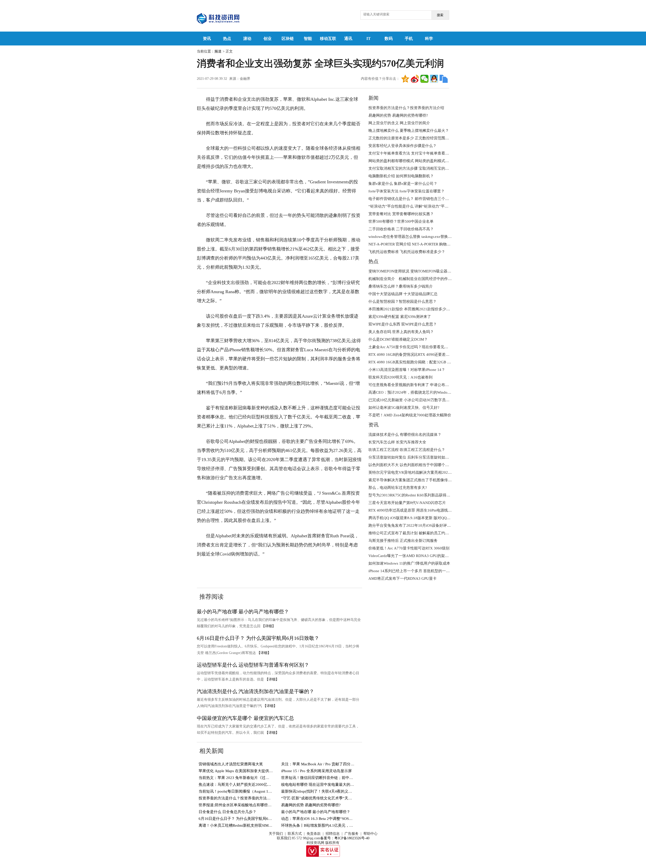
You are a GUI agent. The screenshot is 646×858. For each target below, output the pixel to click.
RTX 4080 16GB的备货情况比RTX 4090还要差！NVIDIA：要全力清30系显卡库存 (436, 354)
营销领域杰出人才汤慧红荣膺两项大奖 (231, 764)
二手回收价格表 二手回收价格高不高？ (401, 229)
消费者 (232, 569)
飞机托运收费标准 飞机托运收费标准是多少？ (406, 252)
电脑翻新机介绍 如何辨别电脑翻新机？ (401, 176)
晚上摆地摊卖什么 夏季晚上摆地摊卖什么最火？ (408, 131)
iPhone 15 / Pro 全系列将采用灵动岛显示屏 (316, 771)
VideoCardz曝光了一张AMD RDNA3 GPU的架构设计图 (414, 556)
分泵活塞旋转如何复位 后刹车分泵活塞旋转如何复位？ (414, 457)
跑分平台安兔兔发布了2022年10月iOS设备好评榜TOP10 (415, 525)
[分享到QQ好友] (434, 79)
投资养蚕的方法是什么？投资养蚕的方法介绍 (236, 798)
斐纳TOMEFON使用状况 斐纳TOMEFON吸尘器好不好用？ (417, 271)
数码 (389, 38)
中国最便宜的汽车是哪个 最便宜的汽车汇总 (245, 718)
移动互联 (328, 38)
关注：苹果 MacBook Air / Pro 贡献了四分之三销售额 (325, 764)
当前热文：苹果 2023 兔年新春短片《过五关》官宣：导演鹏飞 (251, 778)
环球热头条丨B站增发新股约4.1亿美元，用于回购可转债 (328, 825)
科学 (429, 38)
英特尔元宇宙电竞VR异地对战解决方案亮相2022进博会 (414, 472)
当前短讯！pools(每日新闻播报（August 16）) (237, 791)
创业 (267, 38)
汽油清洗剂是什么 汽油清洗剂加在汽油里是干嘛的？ (255, 691)
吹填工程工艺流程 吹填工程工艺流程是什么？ (406, 450)
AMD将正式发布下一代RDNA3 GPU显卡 (402, 578)
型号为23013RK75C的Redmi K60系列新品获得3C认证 (413, 495)
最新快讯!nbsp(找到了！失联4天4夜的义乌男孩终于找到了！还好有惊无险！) (345, 791)
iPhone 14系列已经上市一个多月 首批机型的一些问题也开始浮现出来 (426, 571)
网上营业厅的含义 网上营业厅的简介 (399, 123)
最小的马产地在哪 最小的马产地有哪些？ (243, 611)
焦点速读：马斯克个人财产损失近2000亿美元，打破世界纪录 (250, 785)
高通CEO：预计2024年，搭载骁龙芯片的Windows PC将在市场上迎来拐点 (429, 392)
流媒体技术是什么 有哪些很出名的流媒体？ (404, 435)
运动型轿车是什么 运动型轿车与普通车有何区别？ (253, 665)
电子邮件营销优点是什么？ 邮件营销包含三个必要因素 (414, 199)
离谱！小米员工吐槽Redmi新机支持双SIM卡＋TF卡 (241, 825)
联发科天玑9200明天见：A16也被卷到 (400, 377)
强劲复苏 (269, 569)
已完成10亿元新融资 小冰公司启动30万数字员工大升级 (414, 400)
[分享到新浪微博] (415, 79)
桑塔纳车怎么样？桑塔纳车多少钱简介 (400, 286)
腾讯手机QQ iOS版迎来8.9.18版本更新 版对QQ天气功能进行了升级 (424, 518)
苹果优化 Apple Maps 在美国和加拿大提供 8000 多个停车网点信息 (254, 771)
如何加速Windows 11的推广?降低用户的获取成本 (409, 563)
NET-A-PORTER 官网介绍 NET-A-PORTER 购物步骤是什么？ (418, 244)
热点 (227, 38)
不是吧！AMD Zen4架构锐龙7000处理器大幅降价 (409, 415)
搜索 (440, 15)
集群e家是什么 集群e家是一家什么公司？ (402, 184)
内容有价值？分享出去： (380, 79)
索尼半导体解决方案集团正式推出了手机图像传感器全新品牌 (419, 480)
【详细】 (268, 626)
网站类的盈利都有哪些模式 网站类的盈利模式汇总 (410, 161)
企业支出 (249, 569)
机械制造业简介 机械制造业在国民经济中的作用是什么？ (417, 279)
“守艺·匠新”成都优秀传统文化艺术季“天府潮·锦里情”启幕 (329, 798)
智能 (308, 38)
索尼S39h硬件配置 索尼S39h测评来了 (399, 317)
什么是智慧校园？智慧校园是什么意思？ (402, 301)
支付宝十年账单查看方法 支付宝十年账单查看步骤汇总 (414, 153)
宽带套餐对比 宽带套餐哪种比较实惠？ (401, 214)
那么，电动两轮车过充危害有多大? (397, 488)
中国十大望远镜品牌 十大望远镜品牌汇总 (403, 294)
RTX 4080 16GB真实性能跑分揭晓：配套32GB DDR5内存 (416, 362)
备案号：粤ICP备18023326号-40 (344, 838)
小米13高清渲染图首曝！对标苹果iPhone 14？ (406, 370)
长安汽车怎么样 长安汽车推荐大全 (397, 442)
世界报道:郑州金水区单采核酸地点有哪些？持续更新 (243, 805)
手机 (409, 38)
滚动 (247, 38)
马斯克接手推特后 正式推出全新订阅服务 (403, 541)
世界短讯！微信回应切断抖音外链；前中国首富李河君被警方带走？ (338, 778)
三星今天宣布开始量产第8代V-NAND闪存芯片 (407, 503)
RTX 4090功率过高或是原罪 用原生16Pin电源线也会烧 (413, 510)
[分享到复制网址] (444, 79)
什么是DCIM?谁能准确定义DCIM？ (398, 339)
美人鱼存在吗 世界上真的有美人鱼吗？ (401, 332)
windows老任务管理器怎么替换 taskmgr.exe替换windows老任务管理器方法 (430, 237)
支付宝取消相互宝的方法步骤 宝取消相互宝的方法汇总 (414, 168)
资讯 (207, 38)
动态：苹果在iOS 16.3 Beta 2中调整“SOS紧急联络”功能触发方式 (334, 819)
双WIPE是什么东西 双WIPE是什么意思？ (402, 324)
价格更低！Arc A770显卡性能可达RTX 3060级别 (408, 548)
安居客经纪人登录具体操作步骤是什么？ (402, 146)
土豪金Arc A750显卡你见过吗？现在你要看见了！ (410, 347)
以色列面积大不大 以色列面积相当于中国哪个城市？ (412, 465)
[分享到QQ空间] (405, 79)
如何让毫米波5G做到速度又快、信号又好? (403, 408)
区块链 (288, 38)
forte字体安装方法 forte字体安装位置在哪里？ (406, 191)
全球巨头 (288, 569)
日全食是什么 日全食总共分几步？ (227, 812)
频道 (218, 51)
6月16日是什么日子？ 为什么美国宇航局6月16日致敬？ (258, 638)
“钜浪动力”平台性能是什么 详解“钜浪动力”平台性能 (412, 206)
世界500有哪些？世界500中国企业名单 (401, 221)
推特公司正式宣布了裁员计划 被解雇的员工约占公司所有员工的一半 (425, 533)
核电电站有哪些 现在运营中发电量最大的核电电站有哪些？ (331, 785)
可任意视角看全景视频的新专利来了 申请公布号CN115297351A (421, 385)
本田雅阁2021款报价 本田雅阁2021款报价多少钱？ (411, 309)
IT (368, 38)
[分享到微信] (424, 79)
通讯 (348, 38)
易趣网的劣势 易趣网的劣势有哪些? (311, 805)
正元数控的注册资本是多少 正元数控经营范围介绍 (410, 138)
